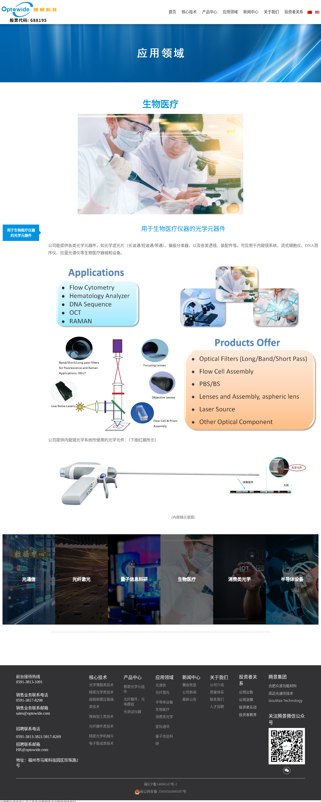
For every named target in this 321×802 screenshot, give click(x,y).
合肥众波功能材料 (283, 685)
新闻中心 (250, 12)
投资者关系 (293, 12)
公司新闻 (189, 692)
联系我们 (217, 699)
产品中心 (209, 12)
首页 (172, 12)
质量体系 (217, 692)
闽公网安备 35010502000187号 (163, 791)
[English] (317, 12)
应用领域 (230, 12)
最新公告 (189, 699)
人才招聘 (217, 707)
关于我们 (271, 12)
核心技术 (189, 12)
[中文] (309, 12)
